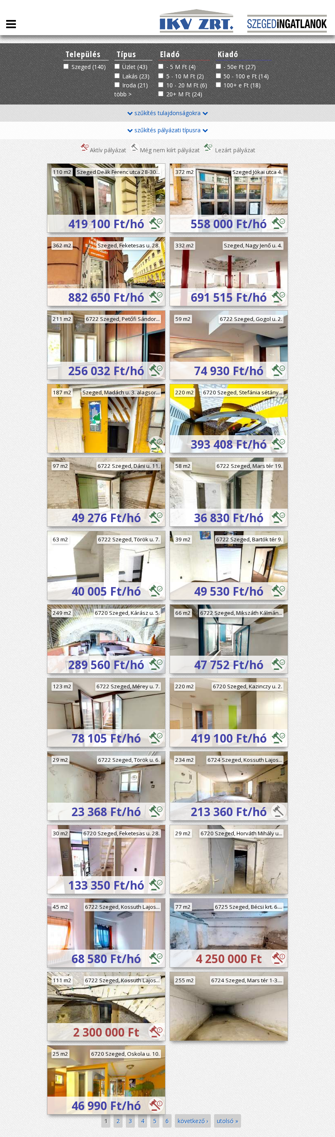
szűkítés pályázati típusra (167, 130)
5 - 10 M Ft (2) (185, 76)
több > (123, 94)
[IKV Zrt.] (197, 30)
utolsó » (227, 1121)
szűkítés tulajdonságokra (167, 113)
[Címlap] (287, 30)
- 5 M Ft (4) (181, 67)
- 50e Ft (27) (239, 67)
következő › (193, 1121)
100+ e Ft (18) (242, 85)
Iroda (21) (135, 85)
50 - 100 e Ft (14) (246, 76)
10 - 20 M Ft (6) (186, 85)
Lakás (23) (136, 76)
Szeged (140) (88, 67)
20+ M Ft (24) (184, 94)
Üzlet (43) (134, 67)
